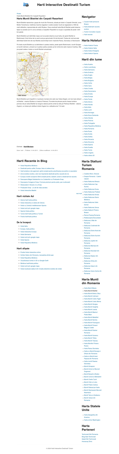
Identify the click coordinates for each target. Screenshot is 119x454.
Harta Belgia (88, 78)
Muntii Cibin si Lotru (90, 382)
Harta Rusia (88, 131)
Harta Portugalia (89, 123)
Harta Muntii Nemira (90, 320)
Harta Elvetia (88, 94)
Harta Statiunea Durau (91, 189)
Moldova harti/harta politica (29, 263)
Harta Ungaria (88, 153)
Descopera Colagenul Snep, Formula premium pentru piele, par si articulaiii (45, 182)
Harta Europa (88, 96)
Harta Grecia (88, 102)
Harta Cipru (88, 86)
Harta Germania (25, 234)
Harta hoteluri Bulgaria (91, 51)
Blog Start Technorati (89, 437)
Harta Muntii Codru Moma (92, 301)
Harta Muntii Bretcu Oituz (92, 293)
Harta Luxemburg (89, 67)
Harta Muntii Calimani (91, 296)
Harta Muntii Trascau (91, 341)
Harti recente (88, 34)
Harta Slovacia (89, 139)
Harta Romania (89, 129)
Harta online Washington (92, 420)
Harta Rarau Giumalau (91, 348)
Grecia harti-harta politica (28, 200)
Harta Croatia (88, 88)
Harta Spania (24, 240)
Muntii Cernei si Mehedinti (92, 377)
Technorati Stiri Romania (90, 434)
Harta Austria (88, 64)
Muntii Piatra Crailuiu (91, 385)
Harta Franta (88, 99)
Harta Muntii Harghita (91, 307)
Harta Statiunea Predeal (92, 192)
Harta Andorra (88, 72)
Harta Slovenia (89, 142)
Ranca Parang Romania (92, 215)
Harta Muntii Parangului (92, 322)
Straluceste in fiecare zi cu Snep (31, 185)
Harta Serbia (88, 137)
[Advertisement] (49, 284)
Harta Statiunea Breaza (91, 181)
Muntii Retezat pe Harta (92, 387)
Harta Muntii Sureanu (91, 335)
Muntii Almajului (89, 366)
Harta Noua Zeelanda (91, 115)
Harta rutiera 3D (89, 155)
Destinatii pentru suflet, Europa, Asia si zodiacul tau (37, 168)
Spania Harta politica (27, 211)
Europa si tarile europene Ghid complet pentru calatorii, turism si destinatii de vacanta (48, 177)
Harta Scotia (88, 134)
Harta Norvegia (89, 112)
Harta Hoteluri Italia (90, 48)
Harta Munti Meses (90, 288)
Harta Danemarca (90, 91)
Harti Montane (28, 146)
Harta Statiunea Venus (91, 207)
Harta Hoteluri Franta (91, 45)
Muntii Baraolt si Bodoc (91, 374)
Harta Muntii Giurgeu (91, 304)
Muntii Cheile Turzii (90, 379)
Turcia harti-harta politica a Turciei (31, 214)
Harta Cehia (88, 83)
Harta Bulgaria (89, 80)
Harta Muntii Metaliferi (91, 317)
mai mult (79, 193)
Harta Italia (24, 226)
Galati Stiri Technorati (89, 439)
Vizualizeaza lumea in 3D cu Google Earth (34, 260)
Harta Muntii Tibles (90, 338)
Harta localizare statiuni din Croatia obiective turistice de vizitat (41, 269)
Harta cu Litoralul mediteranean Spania (33, 205)
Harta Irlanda (88, 104)
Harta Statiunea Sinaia (91, 194)
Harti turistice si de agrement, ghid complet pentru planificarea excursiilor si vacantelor (48, 171)
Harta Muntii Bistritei (90, 291)
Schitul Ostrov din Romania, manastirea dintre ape (37, 255)
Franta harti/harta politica (28, 216)
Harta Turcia (88, 150)
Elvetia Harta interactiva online (30, 252)
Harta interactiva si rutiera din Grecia (32, 203)
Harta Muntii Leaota (90, 309)
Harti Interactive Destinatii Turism (63, 4)
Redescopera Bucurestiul (92, 218)
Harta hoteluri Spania (91, 53)
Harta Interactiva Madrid (28, 190)
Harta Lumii (88, 110)
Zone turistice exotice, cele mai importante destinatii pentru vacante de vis (44, 174)
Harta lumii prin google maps (29, 208)
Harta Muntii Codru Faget (92, 299)
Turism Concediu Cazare (92, 32)
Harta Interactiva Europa (28, 232)
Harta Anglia (88, 75)
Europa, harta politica (27, 229)
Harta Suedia (88, 147)
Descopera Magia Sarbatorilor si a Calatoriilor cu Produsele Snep (42, 179)
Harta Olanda (88, 118)
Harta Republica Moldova (28, 165)
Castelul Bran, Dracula (91, 174)
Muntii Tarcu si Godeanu (92, 395)
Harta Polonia (88, 120)
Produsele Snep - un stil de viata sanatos (33, 187)
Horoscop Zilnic (87, 441)
